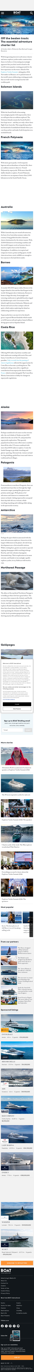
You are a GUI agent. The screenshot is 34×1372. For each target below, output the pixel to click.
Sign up (17, 1357)
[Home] (17, 13)
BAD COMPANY (8, 1116)
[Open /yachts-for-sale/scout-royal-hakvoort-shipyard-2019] (17, 1238)
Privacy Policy (5, 1293)
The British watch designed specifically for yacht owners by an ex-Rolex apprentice (25, 960)
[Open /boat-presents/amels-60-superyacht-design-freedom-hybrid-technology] (9, 990)
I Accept (17, 704)
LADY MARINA (8, 1145)
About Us (4, 1280)
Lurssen (4, 1225)
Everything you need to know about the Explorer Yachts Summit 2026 (15, 873)
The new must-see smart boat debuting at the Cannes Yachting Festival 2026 (25, 980)
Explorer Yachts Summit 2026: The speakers (17, 820)
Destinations (5, 1310)
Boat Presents (5, 1315)
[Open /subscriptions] (13, 1336)
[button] (29, 24)
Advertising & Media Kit (8, 1278)
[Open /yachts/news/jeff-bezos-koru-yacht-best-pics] (11, 917)
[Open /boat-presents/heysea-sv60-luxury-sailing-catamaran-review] (9, 950)
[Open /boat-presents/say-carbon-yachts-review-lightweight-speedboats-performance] (9, 970)
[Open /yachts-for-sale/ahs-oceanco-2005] (17, 1078)
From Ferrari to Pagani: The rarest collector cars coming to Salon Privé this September (25, 1000)
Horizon (4, 1064)
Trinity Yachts (6, 1119)
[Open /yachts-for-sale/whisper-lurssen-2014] (17, 1211)
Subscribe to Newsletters (17, 1263)
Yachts (3, 1303)
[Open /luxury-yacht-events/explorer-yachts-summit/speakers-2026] (17, 808)
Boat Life (4, 1313)
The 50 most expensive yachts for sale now (16, 795)
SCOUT (5, 1249)
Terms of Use (5, 1288)
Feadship (5, 1148)
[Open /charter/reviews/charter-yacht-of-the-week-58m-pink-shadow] (17, 833)
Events (19, 1303)
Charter (3, 1308)
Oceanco (5, 1092)
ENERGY (5, 1172)
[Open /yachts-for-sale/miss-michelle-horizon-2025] (17, 1050)
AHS (3, 1089)
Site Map (19, 1310)
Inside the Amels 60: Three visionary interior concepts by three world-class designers (25, 990)
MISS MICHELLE (8, 1062)
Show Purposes (17, 708)
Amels (4, 1037)
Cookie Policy (5, 1291)
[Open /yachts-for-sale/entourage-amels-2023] (17, 1023)
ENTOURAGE (7, 1034)
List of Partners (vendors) (9, 699)
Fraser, (3, 373)
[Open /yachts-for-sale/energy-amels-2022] (17, 1161)
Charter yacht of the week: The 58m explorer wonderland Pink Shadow (17, 846)
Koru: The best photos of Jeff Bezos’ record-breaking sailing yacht (11, 928)
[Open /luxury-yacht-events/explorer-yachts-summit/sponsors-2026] (17, 888)
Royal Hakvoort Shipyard (9, 1252)
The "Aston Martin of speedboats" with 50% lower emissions (24, 970)
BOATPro (19, 1305)
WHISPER (6, 1222)
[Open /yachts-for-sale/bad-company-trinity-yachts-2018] (17, 1105)
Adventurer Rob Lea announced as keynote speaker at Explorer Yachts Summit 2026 (16, 769)
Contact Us (4, 1283)
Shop (18, 1308)
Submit (28, 730)
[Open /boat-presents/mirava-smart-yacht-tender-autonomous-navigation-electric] (9, 980)
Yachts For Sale (6, 1305)
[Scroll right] (31, 924)
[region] (17, 686)
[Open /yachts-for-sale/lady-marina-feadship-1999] (17, 1134)
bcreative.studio (22, 1313)
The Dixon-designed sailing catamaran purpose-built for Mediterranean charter (24, 950)
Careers (3, 1286)
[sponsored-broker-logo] (5, 1032)
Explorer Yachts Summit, (9, 72)
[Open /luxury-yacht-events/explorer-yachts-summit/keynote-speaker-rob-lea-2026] (17, 756)
